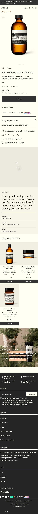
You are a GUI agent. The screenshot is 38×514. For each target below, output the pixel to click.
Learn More (13, 460)
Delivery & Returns (6, 431)
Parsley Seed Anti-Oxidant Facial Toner (9, 267)
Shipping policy (24, 503)
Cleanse (9, 68)
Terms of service (28, 501)
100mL (15, 86)
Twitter (2, 481)
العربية (25, 8)
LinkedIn (3, 477)
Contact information (20, 506)
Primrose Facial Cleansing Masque (9, 309)
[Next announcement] (36, 3)
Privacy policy (15, 503)
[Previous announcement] (2, 3)
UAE (7, 492)
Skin (3, 68)
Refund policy (18, 501)
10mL (28, 275)
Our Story (3, 418)
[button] (29, 8)
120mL (7, 317)
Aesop (11, 501)
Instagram (3, 473)
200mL (6, 86)
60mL (13, 317)
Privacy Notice (5, 436)
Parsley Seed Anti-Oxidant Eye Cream (28, 267)
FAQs (2, 427)
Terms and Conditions (7, 440)
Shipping (18, 93)
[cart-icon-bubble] (32, 8)
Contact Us (4, 423)
